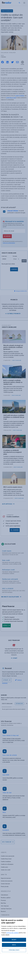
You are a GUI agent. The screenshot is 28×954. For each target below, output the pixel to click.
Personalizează (14, 950)
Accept (14, 939)
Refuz (14, 945)
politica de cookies (12, 932)
